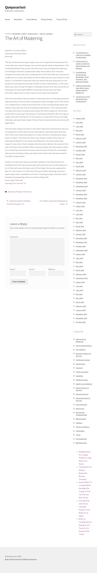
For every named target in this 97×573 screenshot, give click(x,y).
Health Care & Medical (84, 384)
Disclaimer (18, 19)
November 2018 (81, 318)
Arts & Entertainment (84, 346)
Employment (80, 364)
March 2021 (80, 226)
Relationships (81, 419)
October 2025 (81, 150)
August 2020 (80, 254)
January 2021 (81, 234)
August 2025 (80, 154)
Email (32, 269)
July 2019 (79, 286)
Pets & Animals (81, 405)
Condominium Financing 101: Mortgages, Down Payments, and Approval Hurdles (82, 77)
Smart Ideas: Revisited (14, 180)
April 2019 (79, 298)
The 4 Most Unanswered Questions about (53, 202)
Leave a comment (46, 34)
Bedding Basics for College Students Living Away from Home (85, 458)
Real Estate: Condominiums (81, 413)
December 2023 (81, 194)
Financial (79, 368)
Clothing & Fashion (83, 360)
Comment (14, 237)
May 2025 (79, 158)
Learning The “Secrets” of (15, 183)
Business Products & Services (19, 191)
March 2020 (80, 270)
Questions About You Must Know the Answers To (19, 202)
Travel (78, 435)
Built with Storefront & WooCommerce (21, 559)
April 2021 (79, 222)
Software (79, 423)
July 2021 (79, 210)
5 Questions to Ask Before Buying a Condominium (83, 99)
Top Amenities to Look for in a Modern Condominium (83, 55)
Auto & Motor (81, 350)
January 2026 (81, 142)
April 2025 (79, 162)
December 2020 (81, 238)
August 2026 (80, 118)
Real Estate (80, 409)
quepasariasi (33, 34)
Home (7, 19)
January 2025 (81, 174)
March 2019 (80, 302)
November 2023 (81, 198)
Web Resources (81, 443)
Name (13, 269)
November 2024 (81, 182)
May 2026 (79, 130)
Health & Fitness (82, 380)
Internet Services (82, 394)
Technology (80, 431)
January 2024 (81, 190)
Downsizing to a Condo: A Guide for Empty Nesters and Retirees (83, 64)
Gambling (79, 376)
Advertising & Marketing (81, 340)
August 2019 (80, 282)
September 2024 (82, 186)
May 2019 (79, 294)
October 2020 (81, 246)
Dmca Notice (31, 19)
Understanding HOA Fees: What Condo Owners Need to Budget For (83, 89)
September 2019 (82, 278)
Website (51, 269)
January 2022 (81, 202)
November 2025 (81, 146)
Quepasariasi (15, 7)
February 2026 (81, 138)
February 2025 (81, 170)
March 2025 (80, 166)
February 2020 (81, 274)
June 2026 (79, 126)
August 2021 (80, 206)
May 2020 (79, 262)
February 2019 (81, 306)
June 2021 (79, 214)
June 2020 (79, 258)
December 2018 (81, 314)
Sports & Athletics (82, 427)
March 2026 (80, 134)
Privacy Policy (46, 19)
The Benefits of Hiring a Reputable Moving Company (85, 473)
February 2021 (81, 230)
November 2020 (81, 242)
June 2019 (79, 290)
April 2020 (79, 266)
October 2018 (81, 322)
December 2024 (81, 178)
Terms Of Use (61, 19)
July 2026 (79, 122)
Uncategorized (81, 439)
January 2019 (81, 310)
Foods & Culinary (82, 372)
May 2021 (79, 218)
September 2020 (82, 250)
